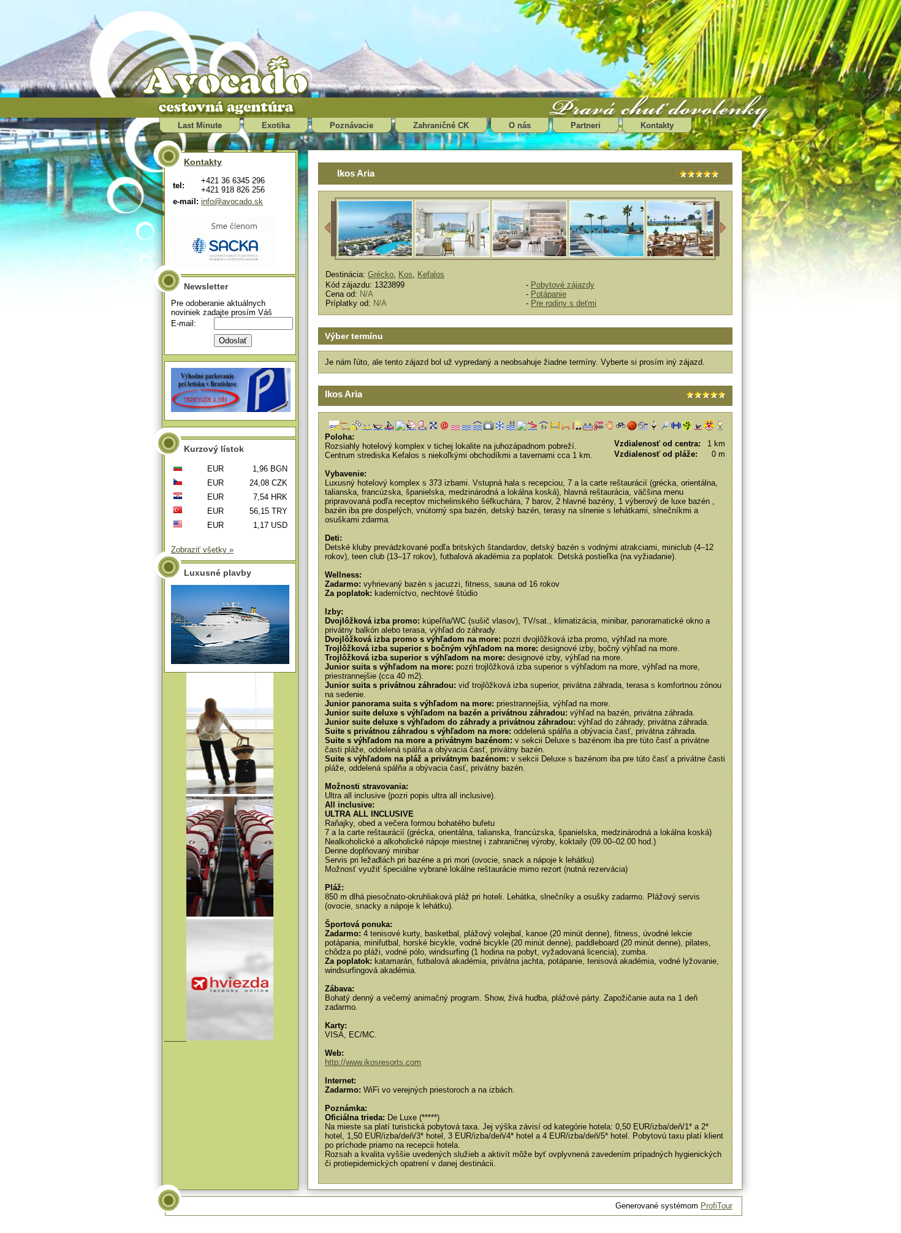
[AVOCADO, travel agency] (236, 77)
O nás (520, 125)
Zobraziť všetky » (202, 549)
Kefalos (430, 274)
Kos (405, 274)
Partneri (586, 125)
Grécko (380, 274)
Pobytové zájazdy (563, 284)
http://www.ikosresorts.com (373, 1062)
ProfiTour (716, 1205)
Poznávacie (351, 125)
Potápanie (548, 294)
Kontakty (657, 125)
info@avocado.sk (232, 201)
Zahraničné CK (441, 125)
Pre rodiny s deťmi (563, 303)
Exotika (276, 125)
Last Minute (200, 125)
